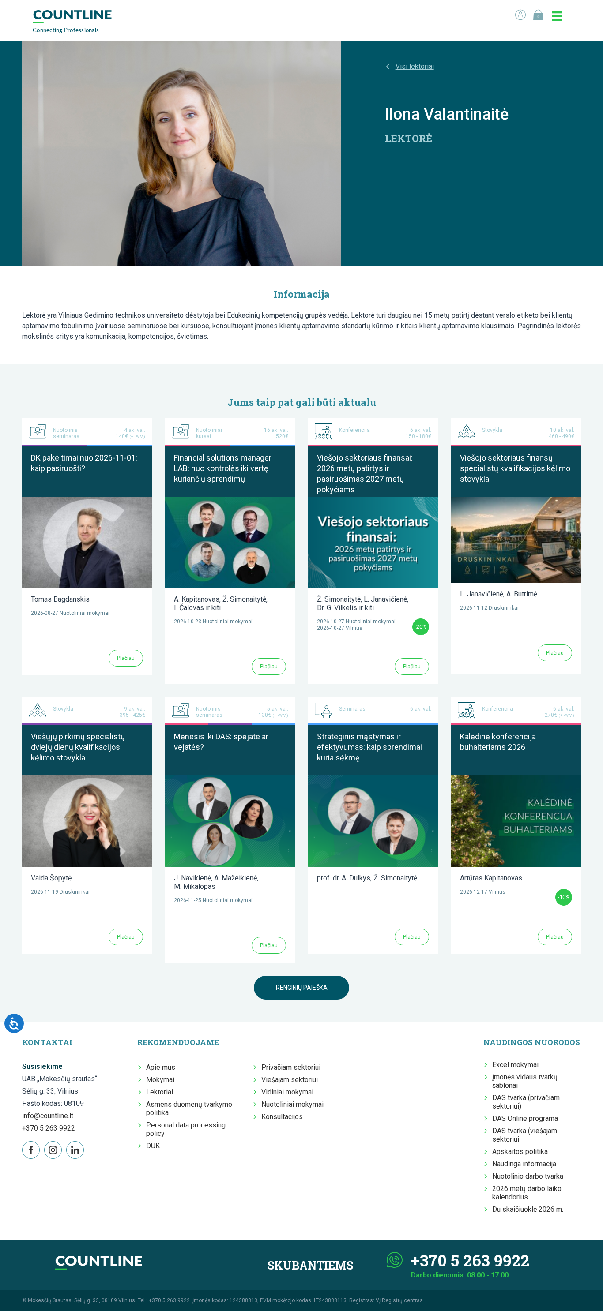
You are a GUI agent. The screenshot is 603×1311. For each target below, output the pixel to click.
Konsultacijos (282, 1116)
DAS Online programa (525, 1118)
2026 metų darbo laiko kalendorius (527, 1192)
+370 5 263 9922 (48, 1128)
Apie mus (160, 1067)
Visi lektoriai (415, 66)
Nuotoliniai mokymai (292, 1104)
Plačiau (126, 658)
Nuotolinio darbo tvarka (527, 1176)
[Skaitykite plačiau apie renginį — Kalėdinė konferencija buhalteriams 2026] (516, 779)
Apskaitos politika (520, 1151)
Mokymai (160, 1079)
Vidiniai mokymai (287, 1092)
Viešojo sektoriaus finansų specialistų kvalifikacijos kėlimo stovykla (515, 468)
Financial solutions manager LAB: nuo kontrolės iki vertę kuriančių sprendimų (222, 468)
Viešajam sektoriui (289, 1079)
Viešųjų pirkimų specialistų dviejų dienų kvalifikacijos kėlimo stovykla (78, 747)
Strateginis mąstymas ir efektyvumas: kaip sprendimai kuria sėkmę (369, 747)
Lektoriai (159, 1092)
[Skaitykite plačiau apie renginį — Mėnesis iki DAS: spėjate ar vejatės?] (230, 779)
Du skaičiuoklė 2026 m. (527, 1209)
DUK (153, 1146)
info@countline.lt (47, 1116)
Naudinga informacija (524, 1164)
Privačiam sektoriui (290, 1067)
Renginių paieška (302, 987)
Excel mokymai (515, 1064)
